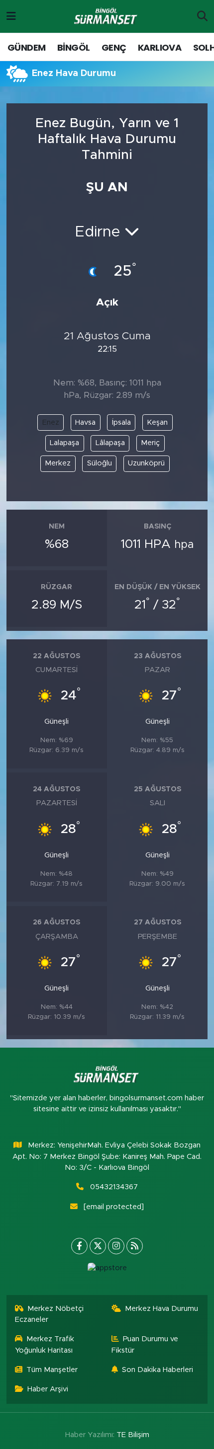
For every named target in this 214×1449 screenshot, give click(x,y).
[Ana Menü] (11, 16)
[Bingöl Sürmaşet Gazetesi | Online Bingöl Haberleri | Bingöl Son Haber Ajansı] (106, 16)
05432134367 (114, 1187)
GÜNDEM (26, 47)
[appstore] (107, 1270)
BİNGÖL (73, 47)
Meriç (150, 443)
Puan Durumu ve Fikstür (145, 1344)
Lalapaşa (64, 443)
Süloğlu (99, 463)
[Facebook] (79, 1246)
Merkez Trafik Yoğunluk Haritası (45, 1344)
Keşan (157, 422)
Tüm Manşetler (52, 1369)
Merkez (58, 463)
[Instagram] (116, 1246)
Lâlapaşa (110, 443)
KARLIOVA (159, 47)
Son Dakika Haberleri (157, 1369)
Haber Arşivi (47, 1389)
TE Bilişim (132, 1435)
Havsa (85, 422)
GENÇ (114, 47)
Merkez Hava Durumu (161, 1308)
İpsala (121, 422)
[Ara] (202, 16)
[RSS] (134, 1246)
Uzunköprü (146, 463)
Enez (50, 422)
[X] (98, 1246)
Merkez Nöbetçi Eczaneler (49, 1314)
